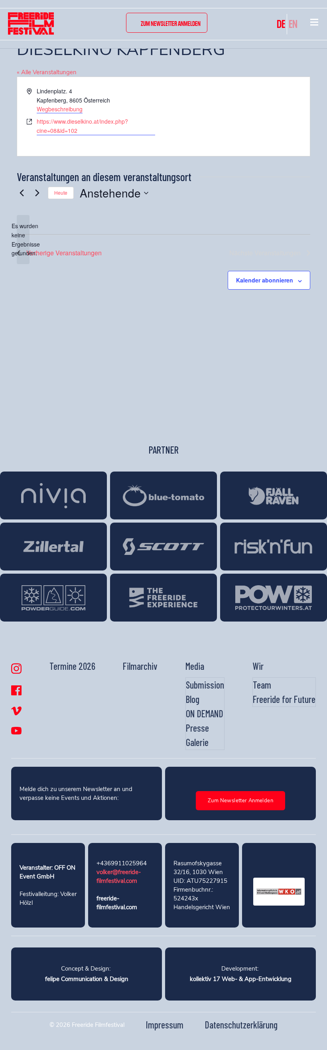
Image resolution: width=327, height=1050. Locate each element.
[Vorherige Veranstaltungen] (21, 193)
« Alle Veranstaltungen (47, 72)
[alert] (23, 239)
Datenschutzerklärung (241, 1024)
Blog (192, 699)
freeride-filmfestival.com (117, 902)
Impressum (164, 1024)
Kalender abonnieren (264, 280)
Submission (205, 685)
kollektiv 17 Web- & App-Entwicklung (241, 979)
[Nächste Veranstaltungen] (37, 193)
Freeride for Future (284, 699)
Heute (60, 192)
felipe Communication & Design (86, 979)
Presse (197, 728)
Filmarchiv (140, 666)
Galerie (197, 742)
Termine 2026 (72, 666)
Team (262, 685)
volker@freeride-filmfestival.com (119, 876)
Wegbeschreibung (60, 109)
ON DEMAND (204, 713)
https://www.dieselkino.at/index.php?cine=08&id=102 (82, 125)
